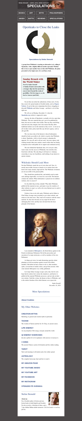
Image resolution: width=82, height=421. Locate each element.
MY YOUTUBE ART (29, 372)
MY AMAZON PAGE (29, 363)
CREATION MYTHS (29, 314)
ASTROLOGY (27, 356)
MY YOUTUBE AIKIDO (30, 368)
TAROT (24, 349)
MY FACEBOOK (28, 377)
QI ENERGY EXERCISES (31, 335)
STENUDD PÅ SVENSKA (31, 386)
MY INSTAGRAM (28, 382)
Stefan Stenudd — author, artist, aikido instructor (34, 3)
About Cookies (27, 300)
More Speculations (41, 291)
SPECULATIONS (41, 6)
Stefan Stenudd (28, 393)
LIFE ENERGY (27, 328)
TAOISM (24, 321)
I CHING (24, 342)
